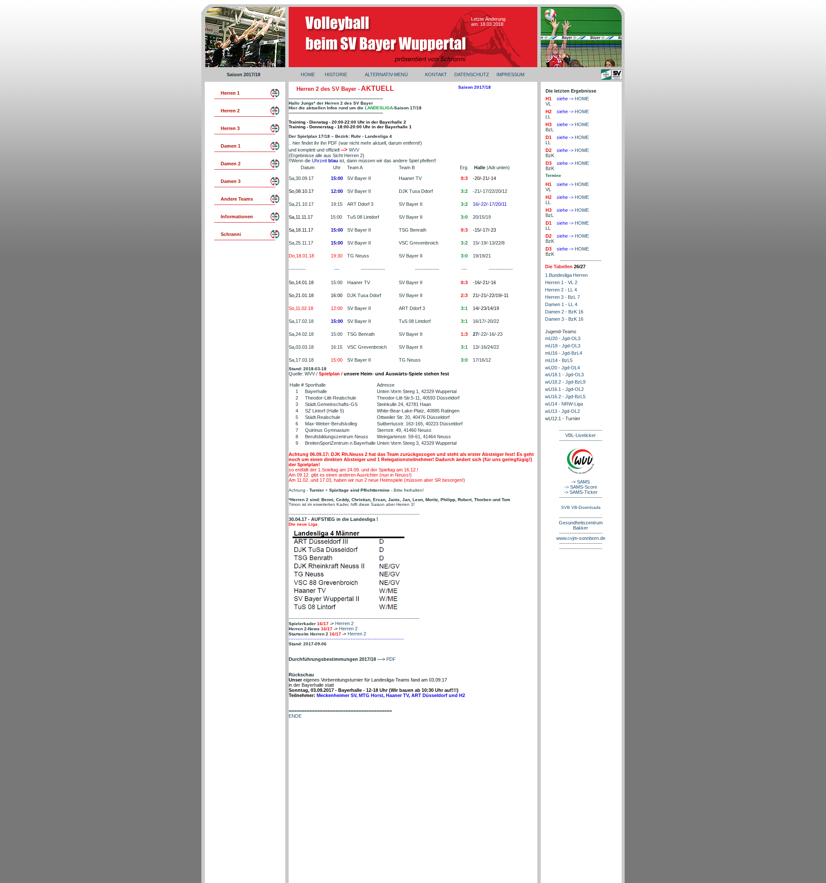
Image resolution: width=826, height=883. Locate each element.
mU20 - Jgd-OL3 (562, 338)
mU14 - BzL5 (559, 360)
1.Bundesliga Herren (566, 275)
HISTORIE (336, 74)
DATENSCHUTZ (471, 74)
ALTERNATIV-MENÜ (386, 74)
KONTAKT (436, 74)
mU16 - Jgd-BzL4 (563, 353)
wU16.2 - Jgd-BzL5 (565, 396)
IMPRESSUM (510, 74)
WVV (354, 149)
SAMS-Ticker (584, 492)
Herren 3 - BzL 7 (562, 297)
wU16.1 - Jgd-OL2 (564, 389)
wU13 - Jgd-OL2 (562, 411)
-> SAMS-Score (580, 487)
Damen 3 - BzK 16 (564, 319)
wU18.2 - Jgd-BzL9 (565, 381)
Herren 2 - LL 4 (561, 289)
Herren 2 (344, 623)
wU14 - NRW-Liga (564, 403)
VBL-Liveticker (580, 435)
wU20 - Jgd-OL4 (562, 367)
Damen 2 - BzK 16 (564, 311)
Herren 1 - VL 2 (561, 282)
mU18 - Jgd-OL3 (562, 345)
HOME (308, 74)
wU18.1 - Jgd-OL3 (564, 374)
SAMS (583, 481)
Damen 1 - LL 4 (561, 304)
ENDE (295, 716)
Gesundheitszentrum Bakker (581, 525)
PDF (391, 659)
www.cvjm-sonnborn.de (580, 538)
